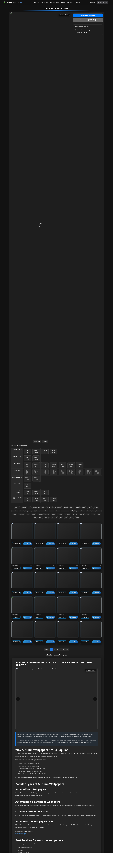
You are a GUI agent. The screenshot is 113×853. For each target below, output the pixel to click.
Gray (93, 511)
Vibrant (71, 517)
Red (99, 514)
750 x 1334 (36, 499)
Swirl (61, 517)
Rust (35, 517)
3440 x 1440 (36, 479)
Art (29, 507)
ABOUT (64, 2)
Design (51, 511)
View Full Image (65, 14)
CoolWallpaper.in (23, 740)
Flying (76, 511)
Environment (65, 511)
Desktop (37, 442)
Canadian (14, 511)
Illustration (21, 514)
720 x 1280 (27, 493)
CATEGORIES (45, 2)
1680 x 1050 (54, 465)
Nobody (60, 514)
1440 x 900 (45, 465)
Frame (82, 511)
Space (32, 511)
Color (21, 511)
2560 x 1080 (27, 479)
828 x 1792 (44, 499)
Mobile (45, 442)
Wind (77, 517)
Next (67, 649)
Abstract (24, 507)
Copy (26, 511)
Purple (93, 514)
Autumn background (38, 507)
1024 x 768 (27, 499)
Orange (82, 514)
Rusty (40, 517)
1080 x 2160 (45, 493)
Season (47, 517)
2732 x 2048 (54, 499)
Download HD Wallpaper (88, 15)
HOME (37, 2)
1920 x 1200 (62, 465)
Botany (77, 507)
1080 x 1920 (36, 493)
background (58, 507)
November (67, 514)
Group (99, 511)
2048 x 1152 (71, 472)
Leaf (28, 514)
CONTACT (71, 2)
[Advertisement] (88, 47)
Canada (96, 507)
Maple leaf (40, 514)
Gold (88, 511)
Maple (33, 514)
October (75, 514)
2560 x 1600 (71, 465)
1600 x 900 (54, 472)
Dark (37, 511)
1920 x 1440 (36, 451)
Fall (72, 511)
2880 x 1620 (97, 472)
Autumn (17, 507)
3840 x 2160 (27, 486)
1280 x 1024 (27, 458)
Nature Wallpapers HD (22, 834)
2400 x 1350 (80, 472)
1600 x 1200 (27, 451)
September (54, 517)
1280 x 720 (36, 472)
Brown (89, 507)
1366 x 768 (45, 472)
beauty (66, 507)
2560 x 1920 (45, 451)
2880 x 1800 (80, 465)
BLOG (78, 2)
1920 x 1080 (62, 472)
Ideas (14, 514)
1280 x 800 (36, 465)
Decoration (44, 511)
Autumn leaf (49, 507)
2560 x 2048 (36, 458)
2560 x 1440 (88, 472)
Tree (66, 517)
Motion (47, 514)
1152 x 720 (27, 465)
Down (57, 511)
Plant (88, 514)
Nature (53, 514)
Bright (83, 507)
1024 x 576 (27, 472)
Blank (71, 507)
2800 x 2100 (54, 451)
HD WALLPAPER (55, 2)
